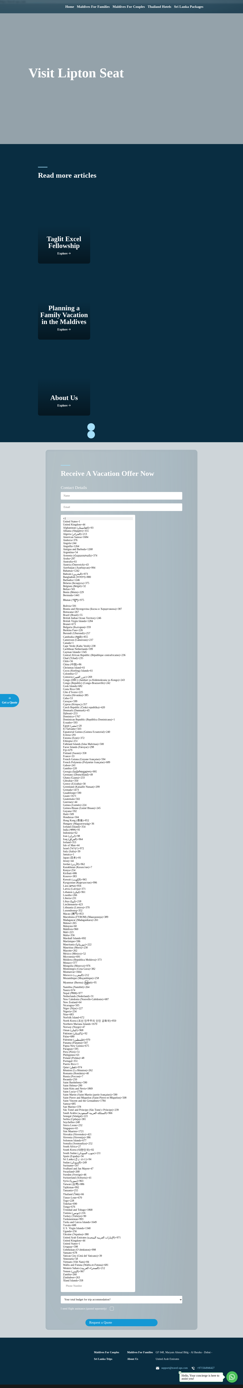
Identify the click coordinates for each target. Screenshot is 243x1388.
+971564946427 (206, 1368)
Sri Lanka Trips (103, 1359)
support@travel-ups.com (174, 1368)
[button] (91, 427)
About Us (132, 1359)
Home (69, 7)
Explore (62, 253)
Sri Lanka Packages (188, 7)
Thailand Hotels (159, 7)
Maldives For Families (93, 7)
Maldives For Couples (129, 7)
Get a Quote (9, 702)
